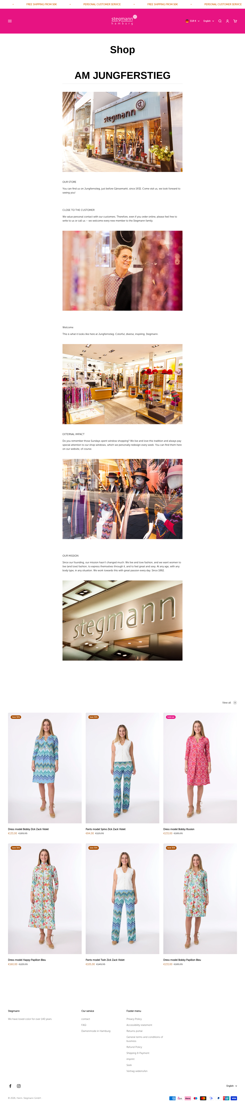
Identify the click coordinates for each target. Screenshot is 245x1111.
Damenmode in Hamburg (95, 1031)
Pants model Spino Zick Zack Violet (106, 829)
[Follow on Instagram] (18, 1086)
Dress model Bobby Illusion (178, 829)
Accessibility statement (139, 1025)
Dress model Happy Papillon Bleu (27, 959)
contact (85, 1019)
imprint (130, 1059)
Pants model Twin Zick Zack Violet (105, 959)
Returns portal (134, 1031)
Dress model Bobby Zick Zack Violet (28, 829)
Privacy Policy (134, 1019)
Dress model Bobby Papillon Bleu (182, 959)
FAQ (83, 1025)
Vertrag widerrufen (137, 1071)
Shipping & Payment (137, 1053)
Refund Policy (134, 1047)
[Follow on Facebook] (10, 1086)
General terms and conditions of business (144, 1039)
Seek (129, 1065)
